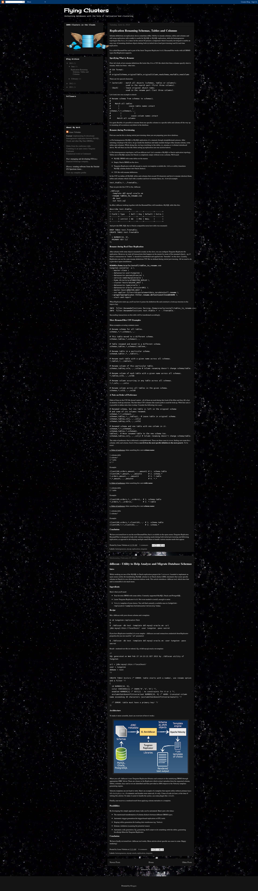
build (162, 50)
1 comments (143, 545)
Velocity (117, 603)
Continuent (165, 574)
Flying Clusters (86, 10)
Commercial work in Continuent (78, 153)
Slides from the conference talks (78, 146)
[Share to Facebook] (161, 545)
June (73, 66)
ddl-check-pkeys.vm (117, 793)
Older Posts (187, 862)
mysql (129, 549)
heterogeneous (120, 549)
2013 (71, 63)
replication (136, 549)
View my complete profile (76, 172)
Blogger (133, 886)
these (123, 40)
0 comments (142, 849)
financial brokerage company (77, 161)
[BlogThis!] (155, 545)
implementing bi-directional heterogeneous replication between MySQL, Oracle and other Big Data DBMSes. (83, 138)
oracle (134, 853)
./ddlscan (169, 166)
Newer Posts (115, 862)
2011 (71, 87)
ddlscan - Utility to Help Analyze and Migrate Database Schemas (151, 563)
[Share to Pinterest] (163, 545)
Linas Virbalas (75, 132)
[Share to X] (158, 545)
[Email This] (153, 545)
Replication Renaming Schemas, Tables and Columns (143, 30)
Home (151, 862)
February (75, 78)
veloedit (171, 795)
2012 (71, 83)
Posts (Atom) (155, 869)
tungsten (144, 549)
